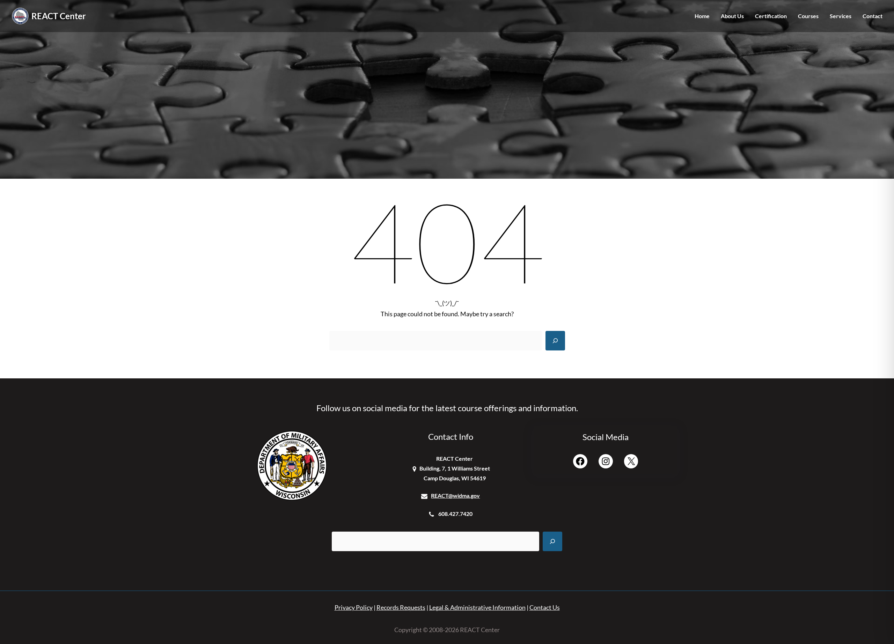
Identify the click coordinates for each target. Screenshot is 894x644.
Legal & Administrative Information (477, 607)
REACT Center (58, 16)
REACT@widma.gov (455, 495)
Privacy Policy (354, 607)
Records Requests (400, 607)
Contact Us (544, 607)
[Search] (555, 340)
